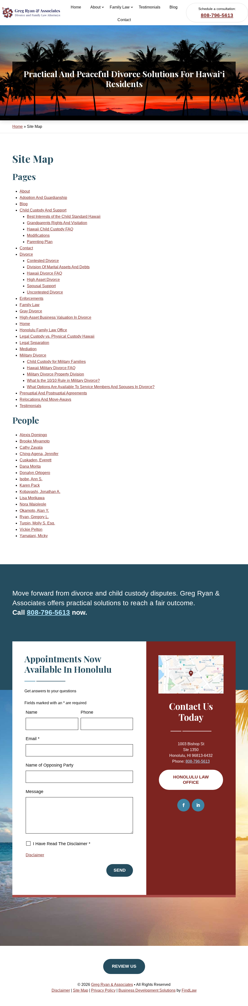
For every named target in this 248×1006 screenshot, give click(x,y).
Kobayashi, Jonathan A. (40, 492)
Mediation (28, 349)
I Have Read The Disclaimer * (61, 843)
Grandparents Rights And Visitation (57, 223)
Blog (174, 7)
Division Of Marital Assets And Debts (58, 267)
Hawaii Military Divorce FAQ (51, 368)
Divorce (26, 254)
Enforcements (31, 298)
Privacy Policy (103, 990)
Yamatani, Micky (34, 536)
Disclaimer (35, 855)
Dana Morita (30, 466)
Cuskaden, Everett (35, 460)
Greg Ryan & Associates (112, 984)
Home (76, 7)
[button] (243, 971)
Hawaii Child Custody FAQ (50, 229)
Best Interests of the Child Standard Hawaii (64, 216)
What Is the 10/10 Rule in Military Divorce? (63, 380)
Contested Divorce (43, 261)
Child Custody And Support (43, 210)
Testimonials (149, 7)
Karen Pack (30, 485)
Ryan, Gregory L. (34, 517)
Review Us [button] (124, 966)
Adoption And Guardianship (43, 198)
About (95, 7)
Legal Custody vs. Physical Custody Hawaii (57, 336)
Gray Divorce (31, 311)
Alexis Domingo (33, 435)
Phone (87, 712)
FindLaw (189, 990)
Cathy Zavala (31, 447)
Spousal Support (41, 286)
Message (34, 791)
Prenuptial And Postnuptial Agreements (53, 393)
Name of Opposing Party (49, 765)
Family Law (120, 7)
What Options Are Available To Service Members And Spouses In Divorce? (91, 387)
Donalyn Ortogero (35, 473)
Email (32, 738)
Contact (124, 20)
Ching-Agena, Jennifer (39, 454)
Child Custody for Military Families (56, 362)
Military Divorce (33, 355)
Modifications (38, 235)
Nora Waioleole (33, 504)
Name (31, 712)
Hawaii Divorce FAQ (44, 273)
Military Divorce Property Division (55, 374)
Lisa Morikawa (32, 498)
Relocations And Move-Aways (45, 399)
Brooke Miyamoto (35, 441)
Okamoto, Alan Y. (34, 510)
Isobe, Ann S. (31, 479)
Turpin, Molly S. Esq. (37, 523)
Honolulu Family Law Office (43, 330)
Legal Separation (34, 343)
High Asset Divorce (43, 280)
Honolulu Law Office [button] (191, 780)
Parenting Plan (40, 242)
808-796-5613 (217, 15)
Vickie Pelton (31, 529)
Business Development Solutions (147, 990)
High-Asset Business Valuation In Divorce (55, 317)
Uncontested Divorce (45, 292)
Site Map (80, 990)
